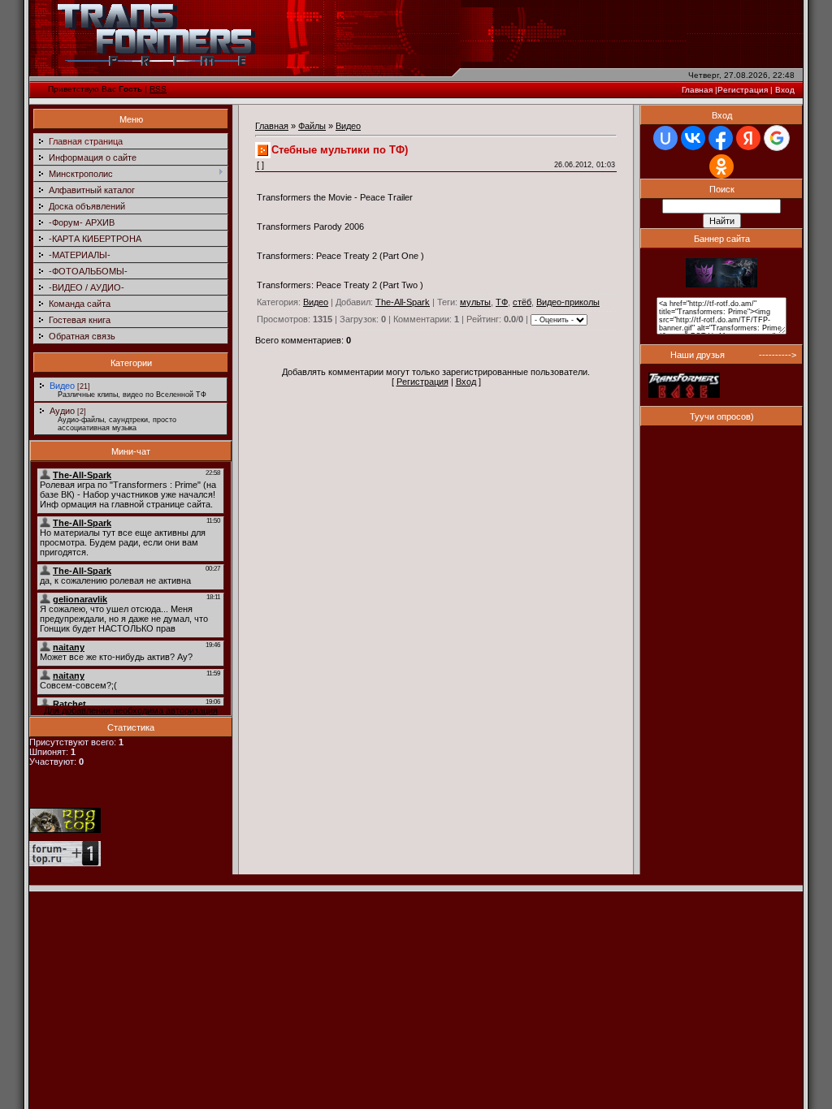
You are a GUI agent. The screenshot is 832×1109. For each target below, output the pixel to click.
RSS (158, 88)
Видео (62, 386)
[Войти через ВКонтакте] (693, 138)
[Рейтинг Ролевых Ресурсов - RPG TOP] (65, 830)
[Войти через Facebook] (720, 138)
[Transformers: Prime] (721, 284)
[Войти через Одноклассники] (721, 166)
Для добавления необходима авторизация (131, 710)
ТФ (502, 302)
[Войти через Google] (777, 138)
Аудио (62, 411)
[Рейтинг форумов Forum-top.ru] (65, 863)
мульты (475, 302)
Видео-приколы (568, 302)
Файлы (312, 126)
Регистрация (422, 381)
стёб (522, 302)
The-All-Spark (402, 302)
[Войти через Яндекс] (748, 138)
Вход (466, 381)
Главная (271, 126)
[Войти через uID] (665, 138)
